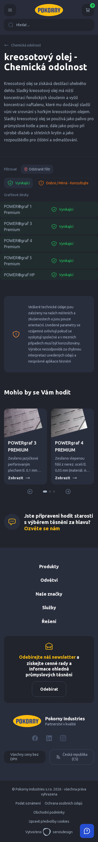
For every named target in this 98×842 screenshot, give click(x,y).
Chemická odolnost (26, 45)
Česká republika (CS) (75, 756)
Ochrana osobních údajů (63, 803)
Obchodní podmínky (49, 812)
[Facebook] (35, 738)
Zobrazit (15, 478)
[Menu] (10, 10)
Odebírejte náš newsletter (47, 656)
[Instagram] (63, 738)
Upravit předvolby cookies (49, 821)
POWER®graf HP (19, 275)
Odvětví (49, 580)
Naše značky (49, 593)
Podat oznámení (28, 803)
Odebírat (49, 689)
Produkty (49, 566)
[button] (45, 492)
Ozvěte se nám (42, 528)
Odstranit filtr (39, 169)
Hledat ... (23, 25)
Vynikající (22, 183)
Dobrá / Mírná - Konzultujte (67, 183)
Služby (49, 607)
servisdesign (63, 832)
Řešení (49, 621)
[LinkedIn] (49, 738)
